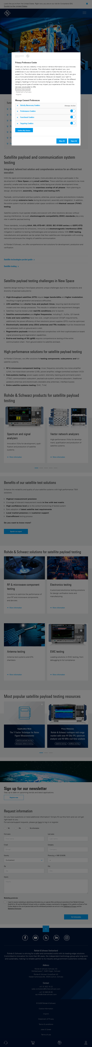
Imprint (18, 94)
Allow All (62, 141)
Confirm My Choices (24, 130)
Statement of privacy (23, 92)
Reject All (74, 141)
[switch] (72, 110)
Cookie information (23, 89)
